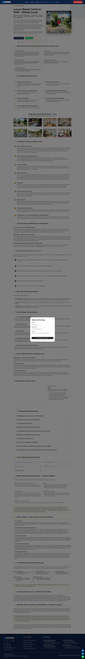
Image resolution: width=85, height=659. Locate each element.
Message (33, 331)
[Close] (53, 320)
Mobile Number (34, 326)
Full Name (33, 322)
